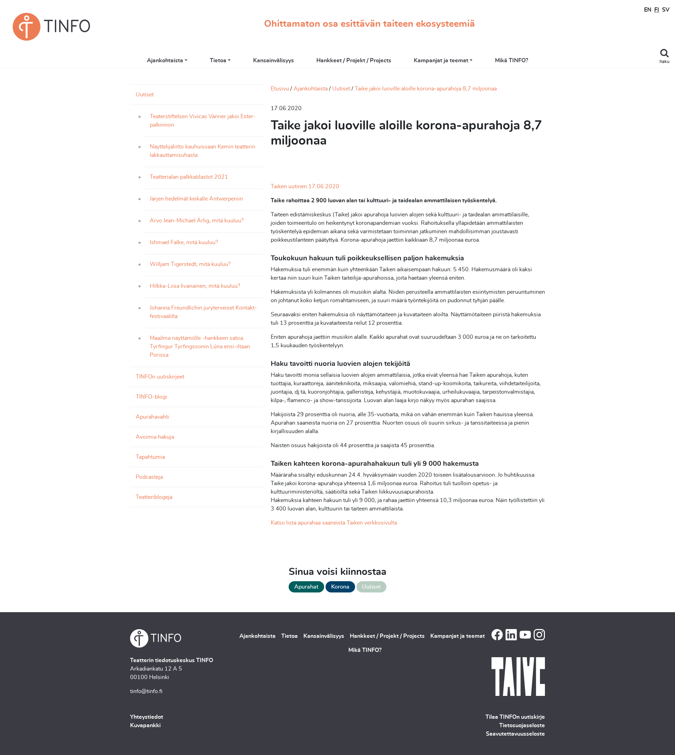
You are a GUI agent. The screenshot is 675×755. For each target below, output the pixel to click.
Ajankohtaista (165, 60)
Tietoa (218, 60)
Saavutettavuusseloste (515, 734)
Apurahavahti (152, 417)
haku (664, 61)
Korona (340, 587)
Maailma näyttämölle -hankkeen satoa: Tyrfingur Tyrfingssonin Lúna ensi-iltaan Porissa (200, 346)
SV (665, 10)
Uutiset (145, 94)
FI (656, 10)
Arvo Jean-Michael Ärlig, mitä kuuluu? (197, 220)
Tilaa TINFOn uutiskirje (515, 717)
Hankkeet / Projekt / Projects (353, 60)
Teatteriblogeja (154, 497)
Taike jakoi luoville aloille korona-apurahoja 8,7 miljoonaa (426, 88)
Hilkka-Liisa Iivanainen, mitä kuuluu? (195, 286)
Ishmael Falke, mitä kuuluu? (184, 242)
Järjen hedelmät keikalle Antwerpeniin (196, 199)
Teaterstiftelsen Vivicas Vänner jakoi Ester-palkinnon (203, 121)
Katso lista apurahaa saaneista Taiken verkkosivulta (334, 523)
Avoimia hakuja (155, 437)
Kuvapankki (145, 725)
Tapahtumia (150, 457)
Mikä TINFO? (511, 60)
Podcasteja (149, 477)
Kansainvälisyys (273, 60)
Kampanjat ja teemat (441, 60)
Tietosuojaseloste (522, 725)
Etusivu (280, 88)
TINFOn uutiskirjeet (160, 377)
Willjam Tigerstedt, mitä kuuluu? (190, 264)
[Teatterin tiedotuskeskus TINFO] (51, 27)
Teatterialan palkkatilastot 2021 (189, 177)
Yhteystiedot (146, 717)
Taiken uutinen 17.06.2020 (305, 186)
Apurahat (306, 587)
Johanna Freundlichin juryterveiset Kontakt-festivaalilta (203, 312)
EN (647, 10)
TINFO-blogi (151, 397)
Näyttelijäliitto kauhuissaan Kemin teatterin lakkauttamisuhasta (202, 151)
